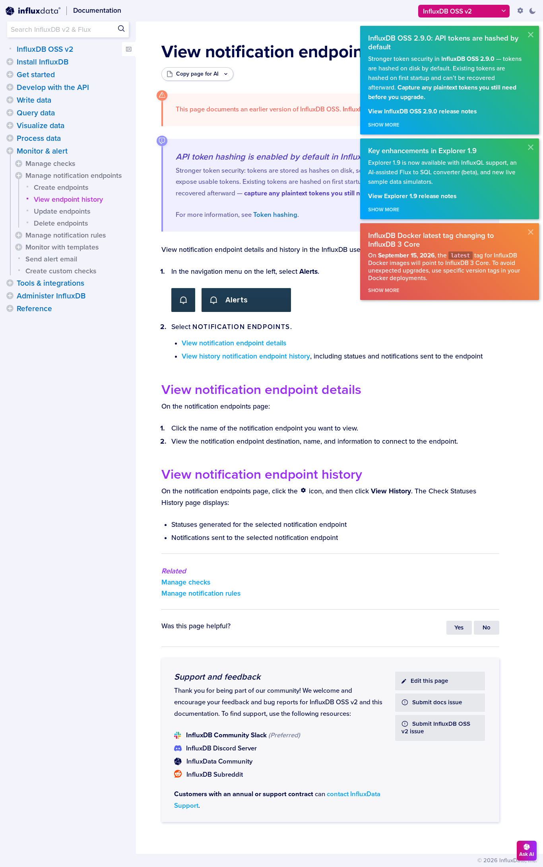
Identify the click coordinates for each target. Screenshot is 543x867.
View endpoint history (68, 199)
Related (173, 571)
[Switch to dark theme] (532, 11)
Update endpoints (62, 211)
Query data (36, 113)
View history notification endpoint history (246, 356)
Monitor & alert (42, 151)
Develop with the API (53, 87)
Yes (458, 627)
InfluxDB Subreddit (214, 775)
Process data (39, 138)
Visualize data (40, 126)
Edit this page (429, 681)
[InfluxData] (33, 11)
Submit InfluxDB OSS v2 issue (435, 727)
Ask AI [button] (526, 854)
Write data (34, 100)
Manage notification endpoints (73, 175)
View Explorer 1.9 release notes (412, 196)
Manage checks (50, 163)
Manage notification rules (65, 235)
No (487, 627)
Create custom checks (61, 271)
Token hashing (275, 215)
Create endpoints (61, 187)
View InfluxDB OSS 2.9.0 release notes (422, 111)
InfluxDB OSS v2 (45, 49)
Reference (34, 309)
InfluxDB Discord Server (221, 748)
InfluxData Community (219, 762)
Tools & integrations (50, 283)
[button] (10, 61)
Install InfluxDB (42, 62)
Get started (36, 75)
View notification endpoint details (234, 343)
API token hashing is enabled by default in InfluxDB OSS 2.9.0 (295, 157)
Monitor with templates (62, 247)
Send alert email (51, 259)
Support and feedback (217, 677)
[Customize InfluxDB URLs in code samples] (520, 11)
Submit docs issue (437, 702)
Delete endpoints (61, 223)
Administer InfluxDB (51, 296)
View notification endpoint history (261, 474)
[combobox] (68, 29)
